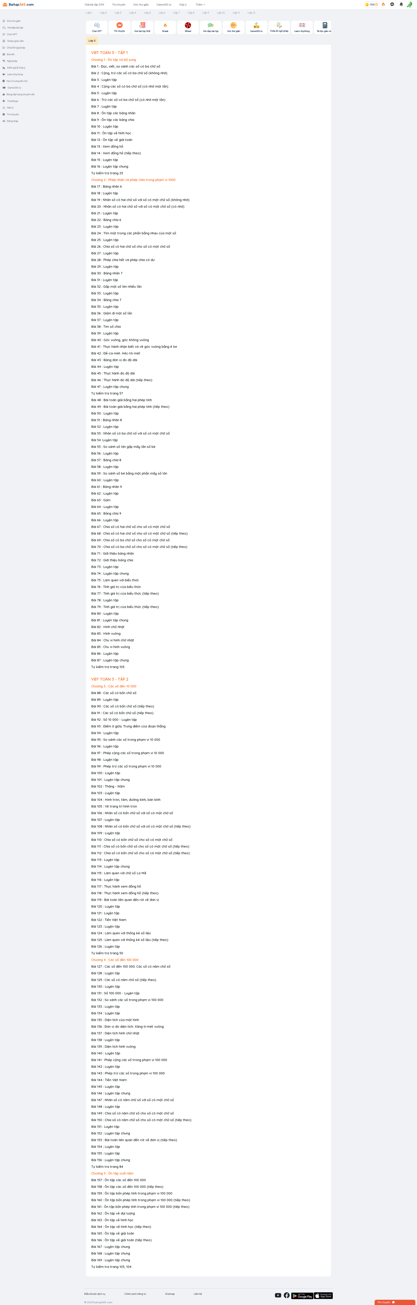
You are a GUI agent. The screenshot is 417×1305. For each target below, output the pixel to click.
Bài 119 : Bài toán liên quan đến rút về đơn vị (125, 900)
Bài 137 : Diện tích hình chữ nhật (115, 1033)
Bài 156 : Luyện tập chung (110, 1160)
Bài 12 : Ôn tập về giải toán (111, 140)
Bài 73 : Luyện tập (105, 567)
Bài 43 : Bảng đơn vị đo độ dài (114, 360)
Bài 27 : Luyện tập (105, 253)
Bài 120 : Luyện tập (105, 906)
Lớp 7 (176, 12)
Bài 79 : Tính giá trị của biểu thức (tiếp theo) (125, 607)
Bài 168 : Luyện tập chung (110, 1253)
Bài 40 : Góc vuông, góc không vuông (120, 340)
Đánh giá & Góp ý (16, 67)
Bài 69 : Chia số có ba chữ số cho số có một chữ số (130, 540)
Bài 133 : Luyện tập (105, 1006)
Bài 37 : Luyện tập (105, 320)
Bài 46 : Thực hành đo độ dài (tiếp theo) (121, 380)
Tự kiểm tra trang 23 (107, 173)
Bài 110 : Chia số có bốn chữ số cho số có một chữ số (131, 840)
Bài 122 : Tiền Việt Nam (108, 920)
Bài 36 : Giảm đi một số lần (111, 313)
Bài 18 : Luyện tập (104, 193)
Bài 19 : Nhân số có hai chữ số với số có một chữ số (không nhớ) (140, 200)
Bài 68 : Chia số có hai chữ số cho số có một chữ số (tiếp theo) (139, 533)
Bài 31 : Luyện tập (104, 280)
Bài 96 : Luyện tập (105, 746)
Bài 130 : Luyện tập (105, 986)
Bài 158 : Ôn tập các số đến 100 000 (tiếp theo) (127, 1187)
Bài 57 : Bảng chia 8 (106, 460)
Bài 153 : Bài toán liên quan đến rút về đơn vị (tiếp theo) (134, 1140)
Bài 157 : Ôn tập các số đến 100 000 (118, 1180)
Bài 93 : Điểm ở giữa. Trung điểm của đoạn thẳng (128, 726)
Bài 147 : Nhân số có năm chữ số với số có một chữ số (132, 1100)
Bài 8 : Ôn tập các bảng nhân (113, 113)
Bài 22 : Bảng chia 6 (106, 220)
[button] (410, 4)
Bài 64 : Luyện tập (105, 507)
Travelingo (12, 100)
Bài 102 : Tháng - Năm (108, 786)
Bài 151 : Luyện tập (105, 1127)
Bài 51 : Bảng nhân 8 (106, 420)
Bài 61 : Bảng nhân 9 (106, 487)
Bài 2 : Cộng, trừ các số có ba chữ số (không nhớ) (129, 73)
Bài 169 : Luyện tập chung (110, 1260)
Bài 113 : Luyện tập (105, 860)
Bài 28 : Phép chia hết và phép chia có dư (123, 260)
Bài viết (11, 54)
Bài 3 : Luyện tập (104, 80)
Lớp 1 (89, 12)
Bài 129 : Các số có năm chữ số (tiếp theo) (123, 980)
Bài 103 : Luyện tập (105, 793)
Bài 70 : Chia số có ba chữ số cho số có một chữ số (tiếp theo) (139, 547)
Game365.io (164, 4)
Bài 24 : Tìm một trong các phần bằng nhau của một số (133, 233)
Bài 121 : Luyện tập (105, 913)
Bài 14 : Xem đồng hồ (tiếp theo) (116, 153)
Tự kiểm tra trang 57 (107, 393)
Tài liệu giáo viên (15, 40)
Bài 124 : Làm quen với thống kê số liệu (121, 933)
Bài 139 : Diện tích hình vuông (113, 1046)
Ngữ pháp (12, 60)
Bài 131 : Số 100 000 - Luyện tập (115, 993)
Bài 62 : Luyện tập (105, 493)
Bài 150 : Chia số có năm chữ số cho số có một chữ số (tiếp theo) (141, 1120)
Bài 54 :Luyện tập (104, 440)
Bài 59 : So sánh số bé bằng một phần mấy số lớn (129, 473)
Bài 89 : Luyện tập (105, 699)
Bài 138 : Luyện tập (105, 1040)
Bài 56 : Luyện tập (105, 453)
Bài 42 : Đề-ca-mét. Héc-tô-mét (115, 353)
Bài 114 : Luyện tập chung (110, 866)
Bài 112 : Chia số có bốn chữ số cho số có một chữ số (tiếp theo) (140, 853)
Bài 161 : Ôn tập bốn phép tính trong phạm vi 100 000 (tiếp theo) (140, 1207)
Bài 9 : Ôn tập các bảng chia (112, 120)
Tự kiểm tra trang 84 (107, 1167)
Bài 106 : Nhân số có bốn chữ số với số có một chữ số (132, 813)
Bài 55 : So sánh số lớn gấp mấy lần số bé (123, 447)
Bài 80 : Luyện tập (105, 613)
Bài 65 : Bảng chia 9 (106, 513)
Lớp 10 (221, 12)
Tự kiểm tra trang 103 (107, 667)
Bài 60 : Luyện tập (105, 480)
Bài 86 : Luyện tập (105, 653)
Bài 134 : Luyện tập (105, 1013)
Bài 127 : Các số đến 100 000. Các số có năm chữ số (130, 966)
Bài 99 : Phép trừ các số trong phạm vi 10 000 (126, 766)
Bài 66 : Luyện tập (105, 520)
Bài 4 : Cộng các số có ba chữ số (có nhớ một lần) (129, 86)
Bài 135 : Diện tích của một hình (115, 1020)
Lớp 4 (132, 12)
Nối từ (10, 107)
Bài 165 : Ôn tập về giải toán (112, 1233)
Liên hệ (198, 1293)
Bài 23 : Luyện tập (105, 226)
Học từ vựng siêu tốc (17, 80)
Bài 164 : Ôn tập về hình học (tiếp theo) (121, 1227)
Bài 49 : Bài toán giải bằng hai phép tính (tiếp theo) (130, 407)
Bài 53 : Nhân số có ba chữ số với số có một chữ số (130, 433)
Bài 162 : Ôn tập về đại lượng (113, 1213)
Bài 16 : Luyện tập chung (109, 166)
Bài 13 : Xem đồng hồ (107, 146)
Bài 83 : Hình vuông (106, 633)
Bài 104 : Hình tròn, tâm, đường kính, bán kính (125, 800)
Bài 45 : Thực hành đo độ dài (113, 373)
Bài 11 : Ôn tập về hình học (111, 133)
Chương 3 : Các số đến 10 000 (113, 686)
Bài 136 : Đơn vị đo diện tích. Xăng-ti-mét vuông (127, 1026)
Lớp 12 (251, 12)
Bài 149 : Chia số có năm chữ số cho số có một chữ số (132, 1113)
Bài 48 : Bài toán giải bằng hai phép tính (121, 400)
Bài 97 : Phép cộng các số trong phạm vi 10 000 (127, 753)
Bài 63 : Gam (100, 500)
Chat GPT (12, 34)
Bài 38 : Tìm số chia (106, 327)
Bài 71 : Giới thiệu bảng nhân (112, 553)
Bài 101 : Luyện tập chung (110, 780)
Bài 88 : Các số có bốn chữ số (113, 693)
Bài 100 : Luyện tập (105, 773)
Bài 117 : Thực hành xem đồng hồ (116, 886)
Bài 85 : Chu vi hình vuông (110, 647)
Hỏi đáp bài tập (15, 27)
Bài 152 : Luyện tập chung (110, 1133)
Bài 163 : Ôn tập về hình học (112, 1220)
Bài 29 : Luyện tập (105, 266)
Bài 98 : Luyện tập (105, 760)
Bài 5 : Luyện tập (104, 93)
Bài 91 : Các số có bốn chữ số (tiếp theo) (122, 713)
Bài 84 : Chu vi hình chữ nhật (112, 640)
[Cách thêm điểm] (376, 4)
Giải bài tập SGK (94, 4)
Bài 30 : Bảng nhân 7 (106, 273)
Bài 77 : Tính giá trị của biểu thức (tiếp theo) (125, 593)
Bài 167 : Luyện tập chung (110, 1247)
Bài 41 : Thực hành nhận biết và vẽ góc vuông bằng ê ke (134, 347)
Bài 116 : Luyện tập (105, 880)
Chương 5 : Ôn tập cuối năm (112, 1173)
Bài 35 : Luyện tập (105, 306)
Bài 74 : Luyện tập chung (110, 573)
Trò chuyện (118, 4)
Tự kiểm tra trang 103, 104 (111, 1267)
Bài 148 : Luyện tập (105, 1107)
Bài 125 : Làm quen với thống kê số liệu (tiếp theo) (129, 940)
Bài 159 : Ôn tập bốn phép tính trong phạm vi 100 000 (131, 1193)
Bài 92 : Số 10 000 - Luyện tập (114, 720)
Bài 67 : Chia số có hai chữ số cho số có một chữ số (130, 527)
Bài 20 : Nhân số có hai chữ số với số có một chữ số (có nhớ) (137, 206)
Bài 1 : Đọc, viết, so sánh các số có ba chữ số (125, 66)
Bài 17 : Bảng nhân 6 (106, 186)
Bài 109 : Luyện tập (105, 833)
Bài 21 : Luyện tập (104, 213)
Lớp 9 (205, 12)
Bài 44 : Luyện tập (105, 367)
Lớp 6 (162, 12)
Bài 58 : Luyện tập (105, 467)
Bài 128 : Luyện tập (105, 973)
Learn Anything (15, 74)
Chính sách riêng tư (135, 1293)
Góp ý (183, 4)
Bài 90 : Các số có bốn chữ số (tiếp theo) (122, 706)
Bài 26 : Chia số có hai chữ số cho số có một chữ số (130, 246)
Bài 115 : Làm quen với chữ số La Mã (118, 873)
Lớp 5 (147, 12)
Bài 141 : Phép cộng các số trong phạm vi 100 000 (129, 1060)
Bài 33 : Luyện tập (105, 293)
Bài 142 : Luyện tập (105, 1066)
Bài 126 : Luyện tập (105, 946)
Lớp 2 (103, 12)
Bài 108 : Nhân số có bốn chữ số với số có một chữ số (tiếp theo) (141, 826)
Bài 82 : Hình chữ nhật (107, 627)
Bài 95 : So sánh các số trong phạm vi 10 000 (125, 740)
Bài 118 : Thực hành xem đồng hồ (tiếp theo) (124, 893)
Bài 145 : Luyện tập (105, 1086)
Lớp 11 (236, 12)
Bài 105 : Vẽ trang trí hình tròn (114, 806)
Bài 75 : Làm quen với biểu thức (115, 580)
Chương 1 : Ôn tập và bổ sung (113, 60)
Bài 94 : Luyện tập (105, 733)
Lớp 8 (191, 12)
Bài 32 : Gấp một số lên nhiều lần (116, 286)
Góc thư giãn (141, 4)
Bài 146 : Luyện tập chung (110, 1093)
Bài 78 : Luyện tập (105, 600)
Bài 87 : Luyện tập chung (110, 660)
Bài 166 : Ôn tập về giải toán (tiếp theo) (121, 1240)
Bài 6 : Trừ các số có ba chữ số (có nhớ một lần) (128, 100)
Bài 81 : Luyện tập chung (109, 620)
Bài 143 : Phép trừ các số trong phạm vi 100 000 (128, 1073)
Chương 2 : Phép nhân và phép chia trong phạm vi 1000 (133, 180)
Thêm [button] (199, 4)
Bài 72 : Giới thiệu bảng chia (112, 560)
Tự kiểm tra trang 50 (107, 953)
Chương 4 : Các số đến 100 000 (114, 960)
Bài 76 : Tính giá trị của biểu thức (116, 587)
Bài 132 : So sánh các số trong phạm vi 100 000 (127, 1000)
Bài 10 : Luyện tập (104, 126)
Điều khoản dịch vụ (94, 1293)
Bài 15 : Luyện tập (104, 160)
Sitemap (170, 1293)
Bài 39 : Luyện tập (105, 333)
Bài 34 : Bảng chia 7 (106, 300)
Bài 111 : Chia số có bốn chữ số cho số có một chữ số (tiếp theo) (140, 846)
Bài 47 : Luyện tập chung (110, 387)
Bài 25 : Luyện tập (105, 240)
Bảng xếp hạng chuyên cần (20, 94)
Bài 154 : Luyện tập (105, 1147)
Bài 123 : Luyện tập (105, 926)
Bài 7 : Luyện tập (104, 106)
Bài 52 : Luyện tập (105, 427)
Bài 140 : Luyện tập (105, 1053)
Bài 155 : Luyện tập (105, 1153)
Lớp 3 (118, 12)
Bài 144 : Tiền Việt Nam (109, 1080)
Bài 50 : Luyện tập (105, 413)
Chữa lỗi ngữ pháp (15, 47)
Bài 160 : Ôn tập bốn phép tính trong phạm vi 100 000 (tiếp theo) (140, 1200)
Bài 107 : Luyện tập (105, 820)
